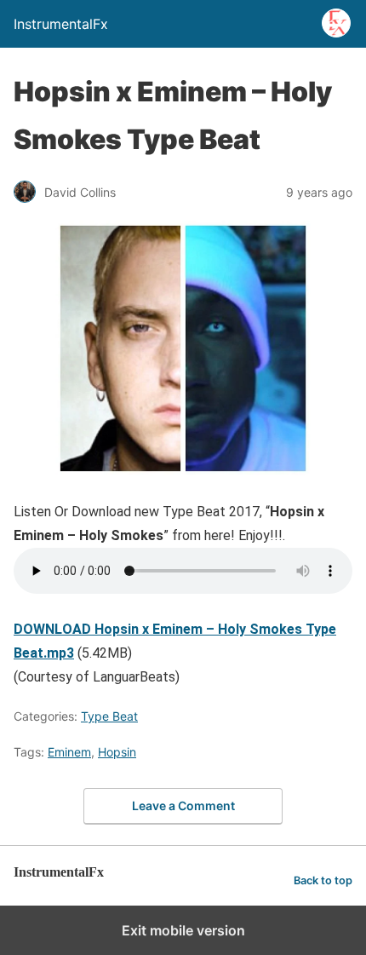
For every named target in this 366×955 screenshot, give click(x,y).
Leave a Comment (183, 805)
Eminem (69, 752)
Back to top (323, 880)
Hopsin (117, 752)
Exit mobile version (183, 930)
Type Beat (109, 716)
